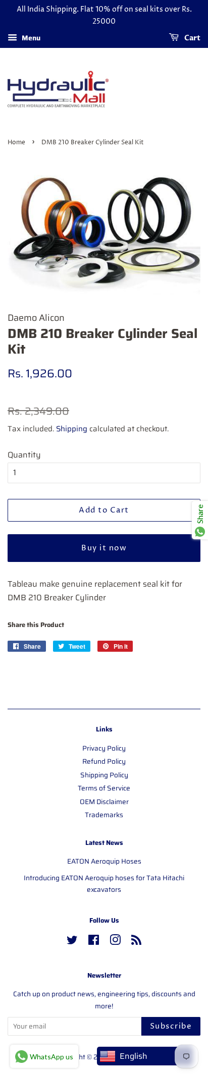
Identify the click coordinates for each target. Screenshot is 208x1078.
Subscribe (171, 1026)
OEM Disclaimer (104, 802)
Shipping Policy (104, 775)
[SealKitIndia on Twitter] (72, 942)
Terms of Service (104, 788)
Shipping (71, 429)
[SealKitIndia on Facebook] (93, 942)
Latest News (104, 842)
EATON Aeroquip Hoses (104, 861)
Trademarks (104, 815)
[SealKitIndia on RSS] (136, 942)
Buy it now (104, 548)
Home (16, 142)
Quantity (24, 454)
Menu (30, 37)
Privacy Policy (104, 748)
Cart (191, 38)
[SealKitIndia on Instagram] (115, 942)
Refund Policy (104, 761)
